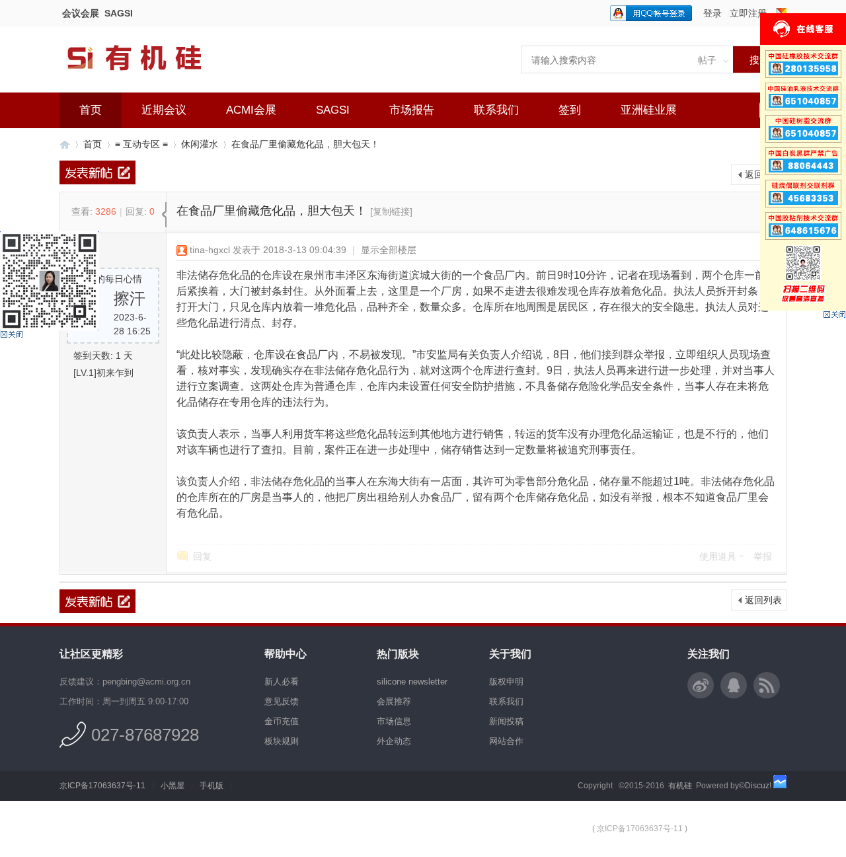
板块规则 (281, 741)
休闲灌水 (199, 144)
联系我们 (496, 110)
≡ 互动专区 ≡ (141, 144)
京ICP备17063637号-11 (102, 785)
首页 (90, 110)
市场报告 (411, 110)
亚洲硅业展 (649, 110)
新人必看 (281, 682)
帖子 (707, 60)
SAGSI (118, 13)
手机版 (211, 785)
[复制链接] (391, 211)
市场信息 (394, 721)
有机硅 (64, 144)
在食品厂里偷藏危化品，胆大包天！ (305, 144)
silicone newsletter (412, 682)
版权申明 (506, 682)
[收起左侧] (164, 214)
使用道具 (717, 556)
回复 (202, 556)
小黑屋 (172, 785)
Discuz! (758, 785)
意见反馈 (281, 701)
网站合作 (506, 741)
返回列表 (763, 174)
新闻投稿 (506, 721)
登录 (712, 13)
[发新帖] (97, 172)
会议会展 (80, 13)
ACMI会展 (251, 110)
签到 (569, 110)
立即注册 (748, 13)
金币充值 (281, 721)
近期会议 (163, 110)
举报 (762, 556)
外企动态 (394, 741)
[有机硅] (148, 79)
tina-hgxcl (210, 249)
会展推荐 (394, 701)
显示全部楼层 (388, 249)
